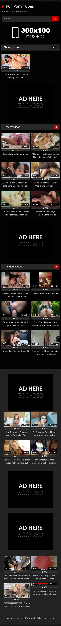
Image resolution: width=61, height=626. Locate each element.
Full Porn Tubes (19, 6)
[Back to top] (52, 617)
